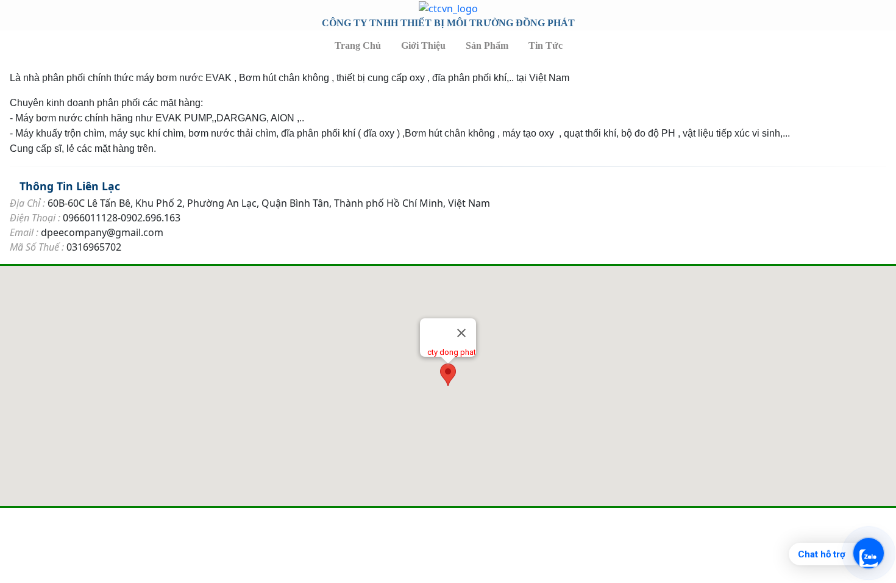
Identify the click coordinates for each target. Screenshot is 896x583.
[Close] (461, 333)
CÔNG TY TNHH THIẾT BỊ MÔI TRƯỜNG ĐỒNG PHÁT (448, 23)
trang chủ (358, 45)
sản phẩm (487, 45)
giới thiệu (423, 45)
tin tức (545, 45)
